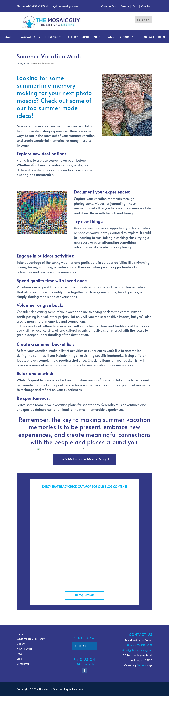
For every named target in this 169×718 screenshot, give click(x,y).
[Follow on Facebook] (84, 670)
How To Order (24, 648)
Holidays (88, 571)
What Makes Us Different (31, 638)
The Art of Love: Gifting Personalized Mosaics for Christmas (77, 565)
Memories (36, 63)
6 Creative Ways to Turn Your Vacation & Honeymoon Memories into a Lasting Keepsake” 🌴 (83, 501)
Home (7, 37)
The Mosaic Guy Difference (36, 37)
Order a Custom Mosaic (115, 6)
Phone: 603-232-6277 (31, 6)
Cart (135, 6)
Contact (148, 37)
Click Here (84, 646)
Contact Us (23, 663)
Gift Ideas (78, 508)
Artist (75, 539)
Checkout (146, 6)
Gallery (71, 37)
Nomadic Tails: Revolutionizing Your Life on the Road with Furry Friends (84, 534)
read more (44, 516)
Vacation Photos (114, 508)
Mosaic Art (48, 63)
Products (126, 37)
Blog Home (84, 595)
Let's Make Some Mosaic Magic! (84, 459)
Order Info (91, 37)
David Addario (49, 508)
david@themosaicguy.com (62, 6)
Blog (162, 37)
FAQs (110, 37)
